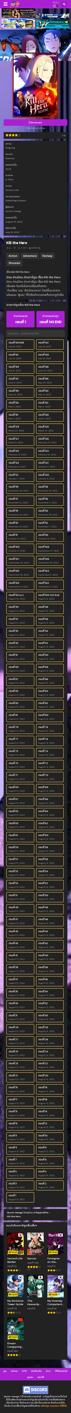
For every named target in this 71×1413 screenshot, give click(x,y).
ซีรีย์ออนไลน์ (61, 1371)
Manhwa (9, 158)
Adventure (30, 256)
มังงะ (48, 1371)
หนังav (14, 1371)
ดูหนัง (30, 1377)
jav (5, 1371)
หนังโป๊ (40, 1377)
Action (13, 256)
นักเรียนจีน (36, 1371)
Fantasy (47, 256)
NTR (24, 1371)
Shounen (14, 263)
